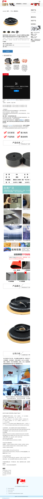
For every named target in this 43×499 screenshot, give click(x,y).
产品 (12, 11)
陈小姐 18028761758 (34, 37)
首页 (8, 11)
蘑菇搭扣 (16, 11)
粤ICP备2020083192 (5, 498)
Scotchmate (10, 125)
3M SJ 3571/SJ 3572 (12, 99)
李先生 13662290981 (34, 35)
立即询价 (8, 51)
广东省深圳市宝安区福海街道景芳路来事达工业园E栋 (35, 40)
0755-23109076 (35, 32)
